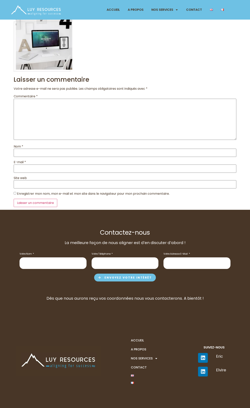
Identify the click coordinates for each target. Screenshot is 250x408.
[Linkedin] (203, 371)
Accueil (113, 9)
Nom (18, 146)
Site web (20, 178)
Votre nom (26, 254)
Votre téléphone (101, 254)
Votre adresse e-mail (175, 254)
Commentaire (26, 96)
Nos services (162, 9)
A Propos (136, 9)
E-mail (20, 162)
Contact (194, 9)
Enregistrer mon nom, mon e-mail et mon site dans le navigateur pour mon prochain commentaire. (93, 193)
